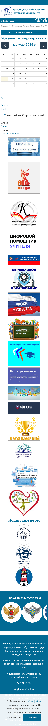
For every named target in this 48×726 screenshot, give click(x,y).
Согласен (32, 717)
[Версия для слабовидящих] (39, 20)
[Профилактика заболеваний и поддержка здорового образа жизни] (24, 504)
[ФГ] (24, 409)
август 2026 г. (24, 44)
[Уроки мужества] (24, 305)
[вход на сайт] (45, 20)
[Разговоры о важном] (24, 259)
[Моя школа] (24, 242)
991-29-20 (25, 683)
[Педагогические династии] (24, 452)
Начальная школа (10, 133)
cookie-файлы (33, 701)
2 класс (5, 126)
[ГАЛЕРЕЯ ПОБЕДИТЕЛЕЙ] (24, 429)
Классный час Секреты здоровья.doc (26, 115)
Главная (4, 26)
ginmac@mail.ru (25, 689)
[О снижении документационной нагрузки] (24, 476)
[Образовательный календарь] (24, 178)
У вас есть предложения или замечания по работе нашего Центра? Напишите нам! (24, 663)
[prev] (5, 45)
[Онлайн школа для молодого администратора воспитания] (24, 329)
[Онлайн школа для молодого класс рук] (24, 354)
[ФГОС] (24, 394)
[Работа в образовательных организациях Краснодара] (24, 216)
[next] (43, 45)
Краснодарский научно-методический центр (29, 11)
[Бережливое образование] (24, 279)
